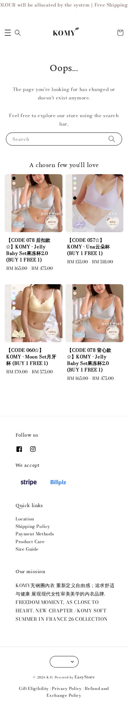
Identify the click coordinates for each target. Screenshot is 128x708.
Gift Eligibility (34, 688)
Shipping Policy (33, 526)
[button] (8, 33)
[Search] (112, 139)
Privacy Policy (67, 688)
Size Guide (27, 549)
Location (25, 518)
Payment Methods (35, 533)
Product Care (30, 541)
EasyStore (85, 677)
